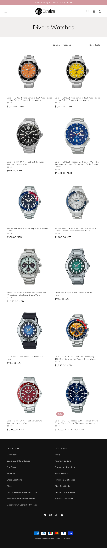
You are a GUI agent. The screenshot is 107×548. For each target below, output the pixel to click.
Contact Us (12, 455)
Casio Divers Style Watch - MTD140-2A (25, 357)
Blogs (9, 486)
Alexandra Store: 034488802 (21, 498)
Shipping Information (65, 492)
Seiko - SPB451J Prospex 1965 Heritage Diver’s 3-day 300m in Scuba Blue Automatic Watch (76, 422)
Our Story (11, 467)
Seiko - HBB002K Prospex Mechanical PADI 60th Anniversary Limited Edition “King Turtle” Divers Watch (77, 164)
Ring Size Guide (62, 486)
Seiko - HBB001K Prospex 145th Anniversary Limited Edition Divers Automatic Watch (75, 229)
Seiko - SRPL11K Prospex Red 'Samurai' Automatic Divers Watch (25, 422)
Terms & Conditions (64, 498)
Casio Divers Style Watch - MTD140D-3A (73, 292)
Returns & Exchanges (65, 480)
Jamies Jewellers (48, 538)
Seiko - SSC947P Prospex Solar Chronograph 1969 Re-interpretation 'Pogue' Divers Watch (75, 358)
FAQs (57, 455)
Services (11, 473)
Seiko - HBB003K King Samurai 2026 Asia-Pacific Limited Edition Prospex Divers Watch (77, 99)
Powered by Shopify (64, 538)
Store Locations (14, 480)
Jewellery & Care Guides (18, 461)
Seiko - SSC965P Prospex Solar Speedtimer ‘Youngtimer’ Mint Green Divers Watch (26, 293)
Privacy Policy (61, 473)
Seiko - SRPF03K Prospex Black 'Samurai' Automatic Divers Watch (25, 163)
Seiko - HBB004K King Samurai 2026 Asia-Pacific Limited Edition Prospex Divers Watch (29, 99)
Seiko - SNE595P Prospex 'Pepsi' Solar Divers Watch (27, 229)
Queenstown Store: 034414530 (22, 505)
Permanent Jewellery (65, 467)
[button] (6, 11)
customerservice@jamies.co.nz (22, 492)
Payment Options (63, 461)
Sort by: (56, 45)
